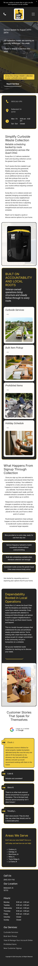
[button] (33, 14)
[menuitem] (19, 932)
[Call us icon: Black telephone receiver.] (4, 15)
